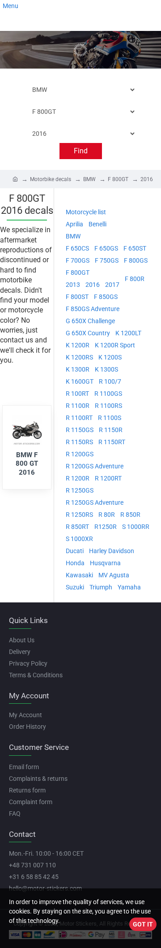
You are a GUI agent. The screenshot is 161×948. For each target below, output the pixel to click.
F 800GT (118, 179)
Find (81, 151)
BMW (89, 179)
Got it (143, 924)
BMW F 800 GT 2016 (27, 463)
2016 (146, 179)
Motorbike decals (50, 179)
